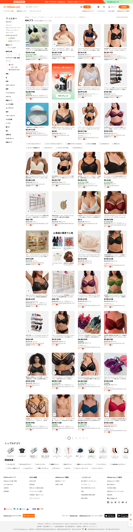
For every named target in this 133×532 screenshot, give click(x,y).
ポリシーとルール (34, 498)
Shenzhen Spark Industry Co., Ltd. (35, 184)
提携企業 (109, 495)
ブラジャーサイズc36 (63, 147)
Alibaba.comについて (10, 477)
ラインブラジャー (102, 464)
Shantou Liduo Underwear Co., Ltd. (87, 223)
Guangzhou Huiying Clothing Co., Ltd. (114, 135)
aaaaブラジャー (29, 468)
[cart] (104, 7)
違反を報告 (84, 498)
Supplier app (74, 515)
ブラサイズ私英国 (91, 143)
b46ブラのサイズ (78, 147)
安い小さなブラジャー (25, 464)
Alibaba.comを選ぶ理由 (10, 481)
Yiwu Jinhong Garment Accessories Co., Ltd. (37, 135)
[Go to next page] (87, 438)
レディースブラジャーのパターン (54, 143)
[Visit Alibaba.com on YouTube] (123, 502)
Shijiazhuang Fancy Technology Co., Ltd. (115, 58)
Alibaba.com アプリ (85, 515)
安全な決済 (32, 481)
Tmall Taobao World (57, 523)
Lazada (66, 523)
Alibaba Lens (7, 515)
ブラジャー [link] (82, 17)
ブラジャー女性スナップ (14, 468)
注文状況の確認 (111, 488)
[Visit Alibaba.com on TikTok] (126, 502)
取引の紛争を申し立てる (88, 488)
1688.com (48, 523)
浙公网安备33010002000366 (96, 529)
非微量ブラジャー (54, 464)
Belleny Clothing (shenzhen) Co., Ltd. (88, 137)
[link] (130, 514)
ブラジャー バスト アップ (81, 468)
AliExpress (41, 523)
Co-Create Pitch (8, 484)
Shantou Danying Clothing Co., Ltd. (87, 185)
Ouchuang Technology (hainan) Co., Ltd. (37, 97)
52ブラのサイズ (105, 143)
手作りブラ (117, 143)
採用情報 (6, 491)
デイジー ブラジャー (98, 468)
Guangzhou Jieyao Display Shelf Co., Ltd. (37, 223)
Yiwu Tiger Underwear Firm (111, 185)
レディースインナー (70, 17)
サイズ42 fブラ (11, 464)
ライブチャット (85, 484)
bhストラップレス (40, 464)
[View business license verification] (83, 529)
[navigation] (14, 227)
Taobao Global (74, 523)
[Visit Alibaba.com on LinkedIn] (112, 502)
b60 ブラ (68, 468)
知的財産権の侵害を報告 (88, 495)
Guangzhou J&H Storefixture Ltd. (113, 95)
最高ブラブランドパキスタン (75, 143)
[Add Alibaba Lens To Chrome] (29, 516)
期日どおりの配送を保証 (36, 488)
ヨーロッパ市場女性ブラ (34, 147)
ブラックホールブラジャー (34, 143)
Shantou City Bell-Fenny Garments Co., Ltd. (37, 58)
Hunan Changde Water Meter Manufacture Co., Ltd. (63, 223)
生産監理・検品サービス (36, 495)
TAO (80, 523)
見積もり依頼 (59, 484)
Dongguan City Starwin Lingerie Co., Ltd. (89, 56)
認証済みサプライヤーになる (115, 491)
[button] (81, 7)
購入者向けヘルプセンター (88, 481)
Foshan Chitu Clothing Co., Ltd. (60, 135)
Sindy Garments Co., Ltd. (85, 95)
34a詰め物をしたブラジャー (118, 464)
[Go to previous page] (65, 438)
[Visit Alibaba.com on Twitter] (115, 502)
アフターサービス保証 (35, 491)
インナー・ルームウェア (55, 17)
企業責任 (6, 488)
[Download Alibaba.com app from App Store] (109, 516)
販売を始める (111, 484)
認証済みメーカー (60, 481)
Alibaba (27, 17)
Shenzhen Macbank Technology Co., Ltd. (63, 56)
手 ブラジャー (57, 468)
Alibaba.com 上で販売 (113, 481)
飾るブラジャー (68, 464)
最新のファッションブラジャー (84, 464)
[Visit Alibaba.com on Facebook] (108, 502)
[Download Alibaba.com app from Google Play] (123, 516)
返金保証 (32, 484)
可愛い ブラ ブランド (43, 468)
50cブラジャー (49, 147)
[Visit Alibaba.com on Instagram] (119, 502)
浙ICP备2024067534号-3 (113, 529)
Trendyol (85, 523)
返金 (82, 491)
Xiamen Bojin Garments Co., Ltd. (61, 184)
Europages (93, 523)
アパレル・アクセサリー (39, 17)
